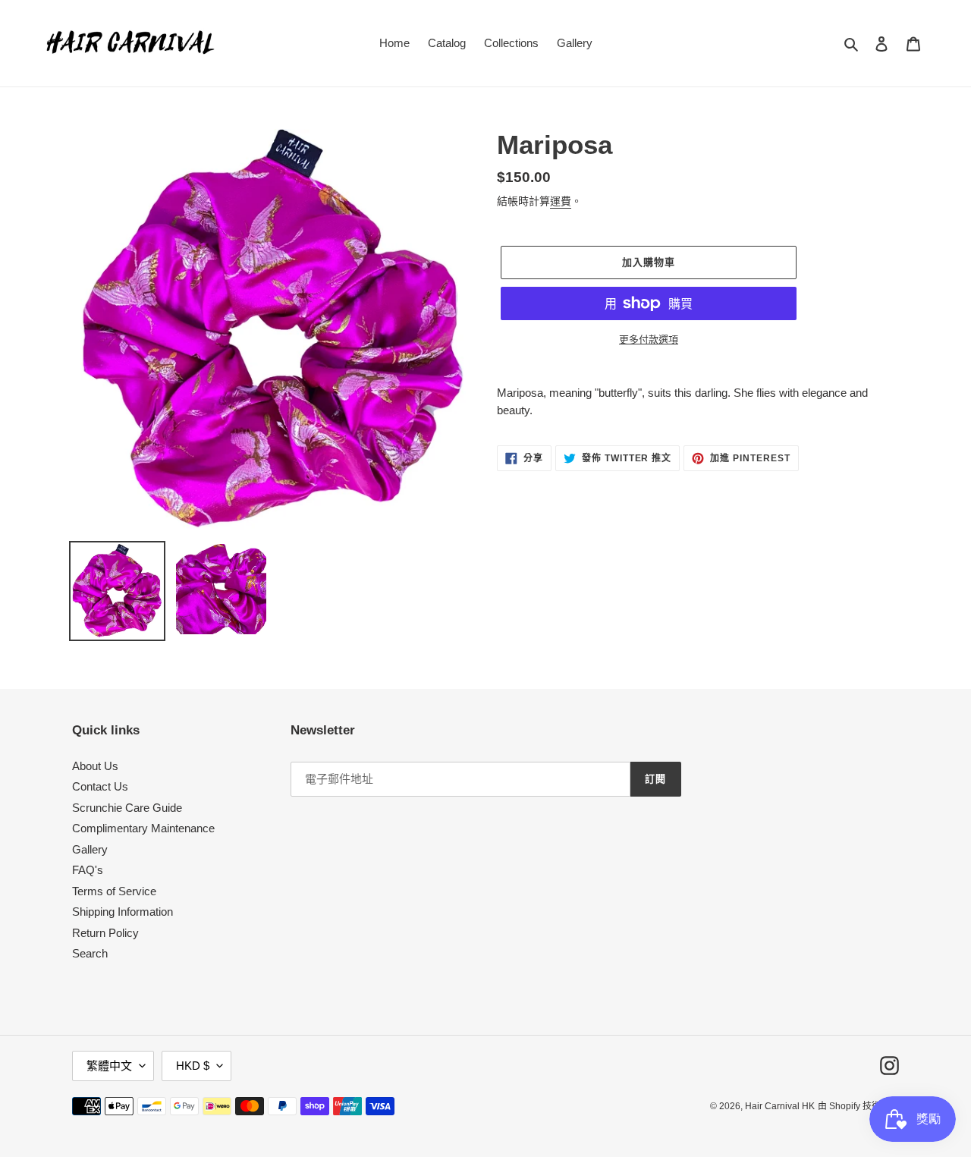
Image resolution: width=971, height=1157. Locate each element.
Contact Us (100, 786)
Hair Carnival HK (780, 1106)
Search (90, 953)
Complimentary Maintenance (143, 828)
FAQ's (87, 869)
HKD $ (192, 1065)
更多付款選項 (648, 339)
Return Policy (105, 932)
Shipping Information (122, 911)
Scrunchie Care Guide (127, 807)
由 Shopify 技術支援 (858, 1106)
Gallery (90, 849)
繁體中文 (109, 1065)
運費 (560, 201)
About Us (95, 765)
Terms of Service (114, 891)
